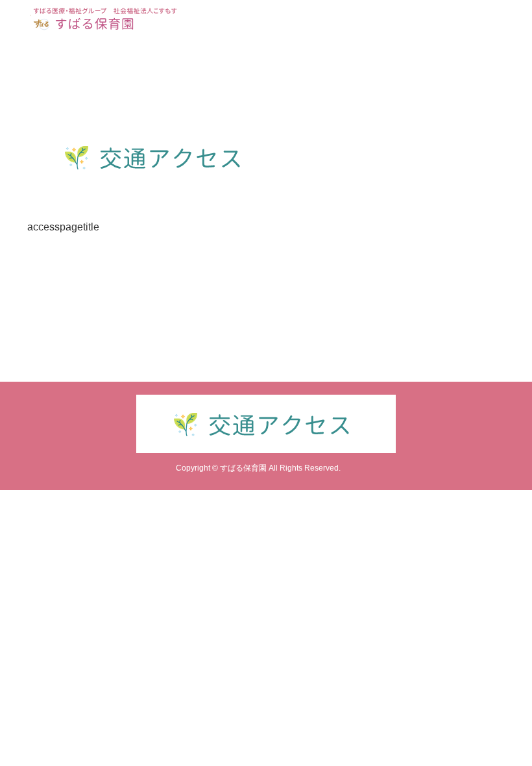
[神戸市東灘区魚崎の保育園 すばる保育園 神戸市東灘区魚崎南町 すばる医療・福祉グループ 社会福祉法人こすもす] (105, 18)
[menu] (514, 18)
